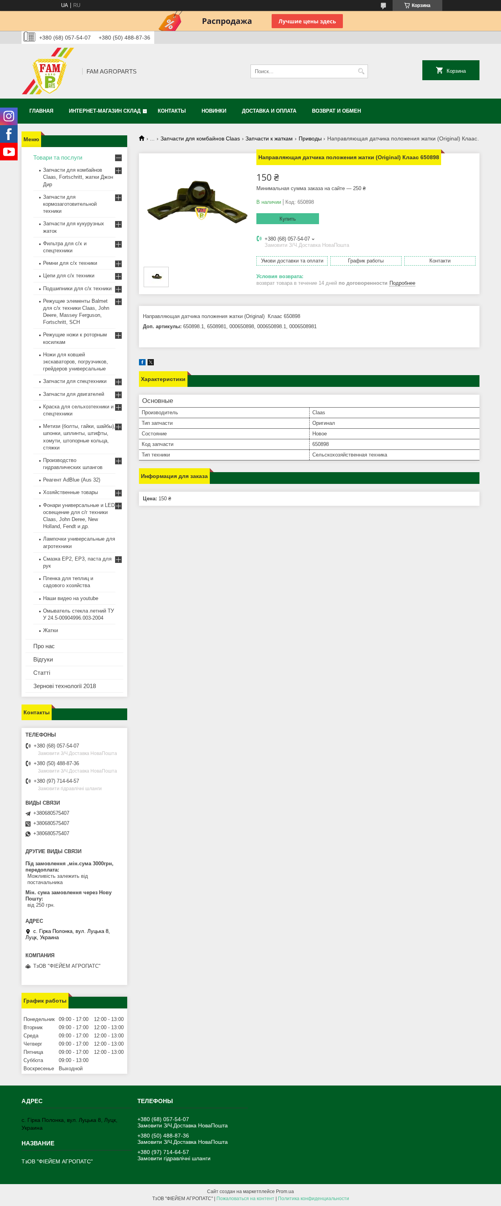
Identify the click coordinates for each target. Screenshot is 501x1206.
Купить (287, 219)
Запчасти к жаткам (269, 138)
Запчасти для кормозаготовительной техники (70, 204)
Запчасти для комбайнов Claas (200, 138)
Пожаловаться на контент (245, 1198)
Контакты (172, 111)
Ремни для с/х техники (70, 263)
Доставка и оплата (269, 111)
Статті (41, 672)
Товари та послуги (57, 157)
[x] (151, 364)
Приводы (310, 138)
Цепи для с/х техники (68, 276)
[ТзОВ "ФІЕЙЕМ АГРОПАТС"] (49, 71)
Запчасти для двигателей (73, 394)
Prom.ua (285, 1191)
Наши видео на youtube (70, 598)
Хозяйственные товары (70, 492)
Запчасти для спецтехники (74, 381)
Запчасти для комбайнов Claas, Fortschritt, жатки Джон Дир (78, 177)
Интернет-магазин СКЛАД (105, 111)
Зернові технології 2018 (64, 686)
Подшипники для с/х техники (77, 288)
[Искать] (361, 71)
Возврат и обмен (336, 111)
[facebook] (142, 364)
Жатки (50, 630)
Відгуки (43, 659)
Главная (41, 111)
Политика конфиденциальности (313, 1198)
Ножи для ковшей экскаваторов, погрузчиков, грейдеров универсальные (75, 362)
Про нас (44, 646)
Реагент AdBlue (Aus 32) (71, 480)
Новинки (214, 111)
